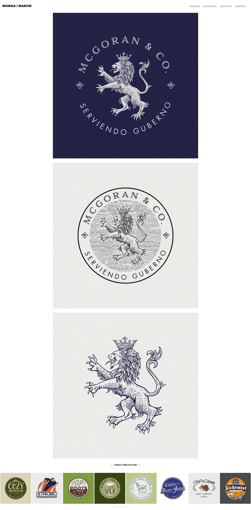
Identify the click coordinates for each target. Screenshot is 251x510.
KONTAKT (240, 6)
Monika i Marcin (17, 5)
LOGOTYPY (226, 6)
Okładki (195, 6)
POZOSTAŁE (209, 6)
